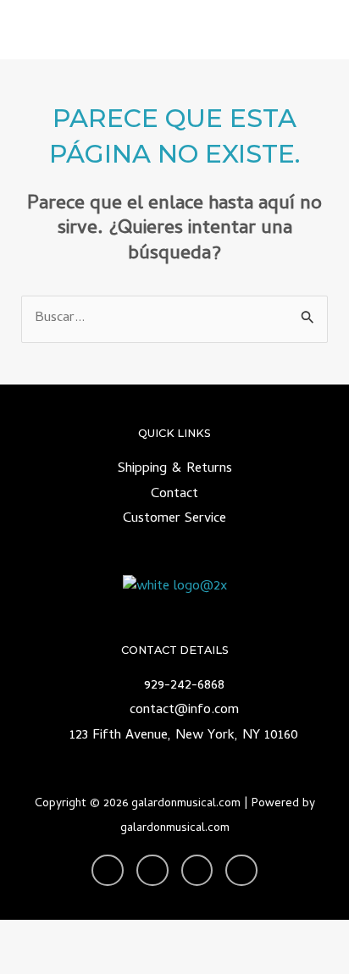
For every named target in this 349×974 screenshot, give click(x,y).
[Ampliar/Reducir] (29, 934)
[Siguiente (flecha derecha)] (93, 961)
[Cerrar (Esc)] (220, 934)
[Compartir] (156, 934)
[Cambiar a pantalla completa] (93, 934)
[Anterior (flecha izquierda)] (29, 961)
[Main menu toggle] (314, 30)
